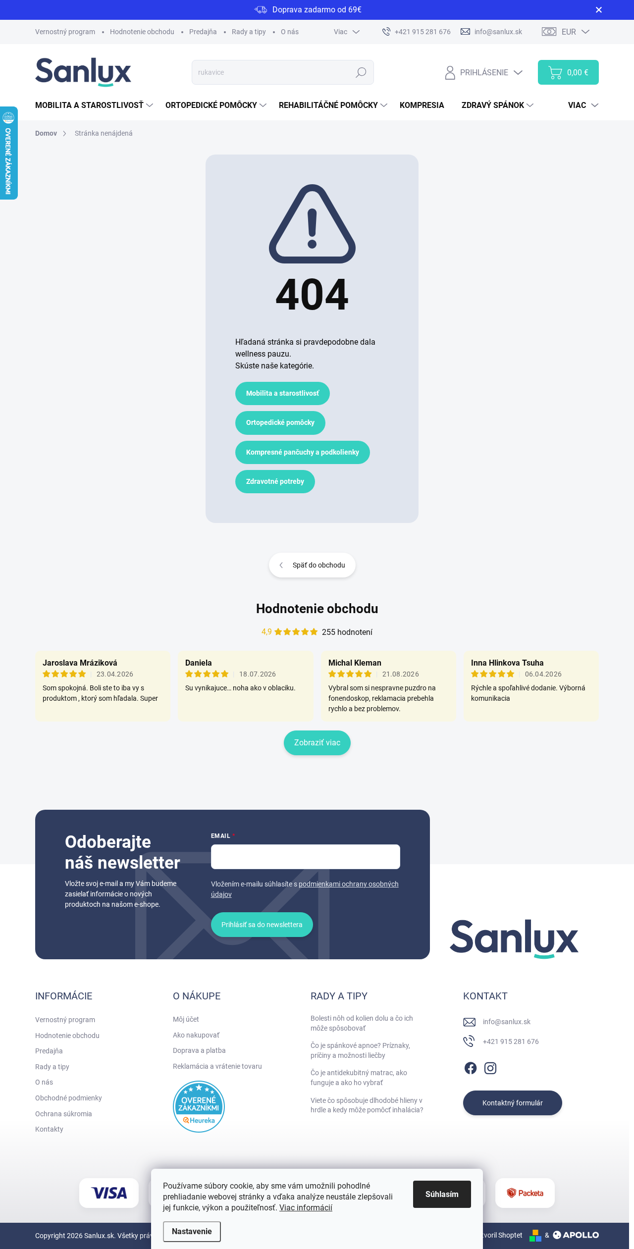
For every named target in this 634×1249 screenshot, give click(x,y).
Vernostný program (65, 32)
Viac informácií (305, 1207)
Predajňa (203, 32)
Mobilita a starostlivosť (282, 393)
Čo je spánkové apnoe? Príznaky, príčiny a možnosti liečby (360, 1050)
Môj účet (186, 1019)
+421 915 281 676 (511, 1041)
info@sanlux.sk (506, 1022)
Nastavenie (192, 1231)
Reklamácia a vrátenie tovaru (217, 1066)
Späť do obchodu (319, 565)
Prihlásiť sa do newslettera (262, 925)
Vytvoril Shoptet (498, 1235)
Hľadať (361, 72)
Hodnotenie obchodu (142, 32)
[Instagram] (490, 1066)
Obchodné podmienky (68, 1098)
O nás (290, 32)
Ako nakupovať (196, 1035)
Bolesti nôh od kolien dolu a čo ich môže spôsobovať (362, 1023)
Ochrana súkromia (63, 1114)
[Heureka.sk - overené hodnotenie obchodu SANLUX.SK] (199, 1107)
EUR (569, 32)
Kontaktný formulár (512, 1103)
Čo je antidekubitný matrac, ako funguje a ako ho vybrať (359, 1078)
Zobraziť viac (317, 742)
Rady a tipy (249, 32)
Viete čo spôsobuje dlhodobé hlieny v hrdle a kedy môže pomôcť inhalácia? (367, 1105)
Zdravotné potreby (275, 481)
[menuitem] (95, 105)
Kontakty (49, 1129)
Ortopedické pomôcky (280, 422)
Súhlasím (442, 1194)
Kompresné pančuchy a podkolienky (302, 452)
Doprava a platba (199, 1050)
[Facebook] (470, 1066)
